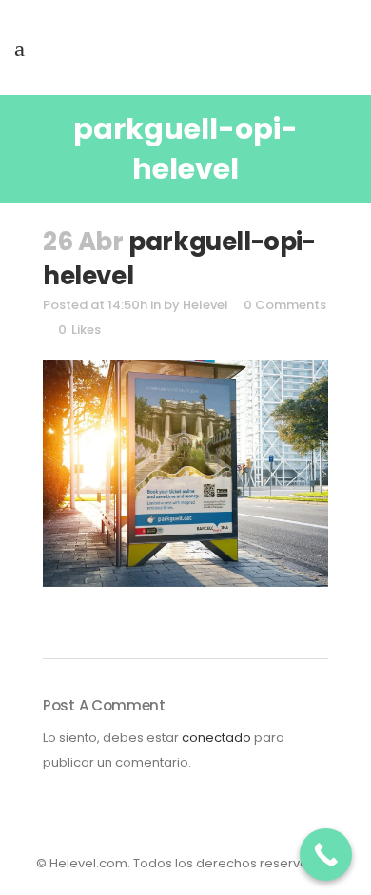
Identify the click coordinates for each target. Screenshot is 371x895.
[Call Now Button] (326, 854)
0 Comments (285, 305)
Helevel (205, 305)
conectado (216, 738)
